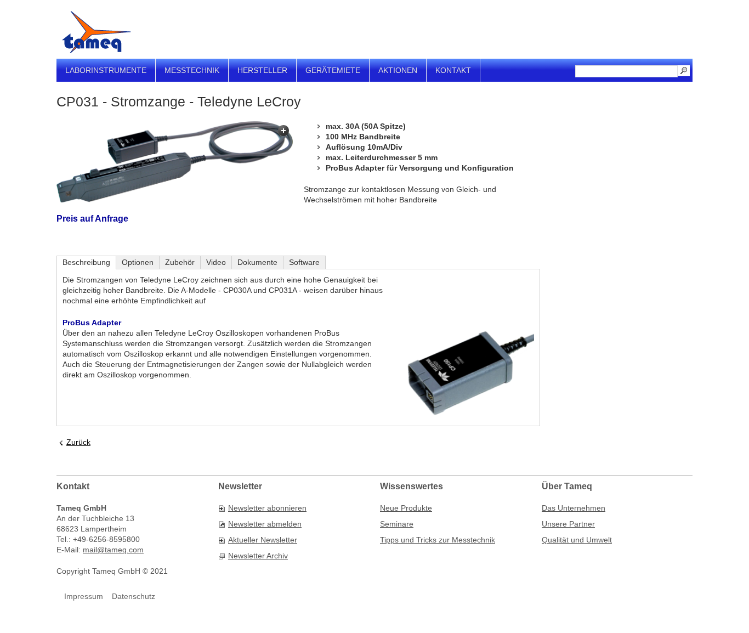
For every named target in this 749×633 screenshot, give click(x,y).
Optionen (138, 262)
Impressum (83, 596)
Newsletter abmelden (265, 523)
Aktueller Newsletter (262, 539)
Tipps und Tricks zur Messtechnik (437, 539)
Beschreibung (86, 262)
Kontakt (453, 70)
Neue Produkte (406, 508)
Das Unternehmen (573, 508)
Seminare (396, 523)
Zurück (78, 442)
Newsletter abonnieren (267, 508)
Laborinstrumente (105, 70)
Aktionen (397, 70)
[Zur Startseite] (96, 32)
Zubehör (180, 262)
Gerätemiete (332, 70)
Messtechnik (191, 70)
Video (216, 262)
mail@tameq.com (113, 549)
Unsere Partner (568, 523)
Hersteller (262, 70)
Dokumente (257, 262)
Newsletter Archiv (258, 555)
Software (304, 262)
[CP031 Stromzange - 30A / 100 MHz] (174, 161)
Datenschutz (133, 596)
